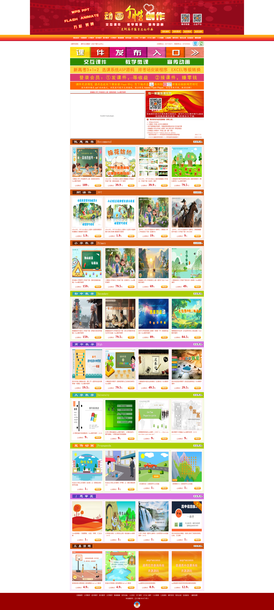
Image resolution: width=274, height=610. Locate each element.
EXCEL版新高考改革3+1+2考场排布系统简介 (164, 137)
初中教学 (99, 38)
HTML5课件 (151, 38)
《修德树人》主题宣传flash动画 (182, 484)
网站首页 (76, 38)
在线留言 (190, 38)
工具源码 (168, 38)
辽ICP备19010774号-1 (142, 598)
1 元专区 (135, 38)
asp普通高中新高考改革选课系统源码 (184, 583)
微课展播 (121, 38)
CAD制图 (160, 38)
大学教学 (113, 38)
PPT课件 (143, 38)
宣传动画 (128, 38)
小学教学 (91, 38)
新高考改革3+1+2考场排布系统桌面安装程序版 (164, 134)
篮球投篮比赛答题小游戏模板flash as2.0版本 (86, 583)
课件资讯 (175, 38)
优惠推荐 (84, 38)
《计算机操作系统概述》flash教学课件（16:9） (87, 433)
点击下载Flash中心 (97, 44)
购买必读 (183, 38)
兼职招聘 (198, 38)
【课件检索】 (74, 44)
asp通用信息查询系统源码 (146, 583)
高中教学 (106, 38)
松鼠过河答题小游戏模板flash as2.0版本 (118, 583)
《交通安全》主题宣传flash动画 (148, 484)
